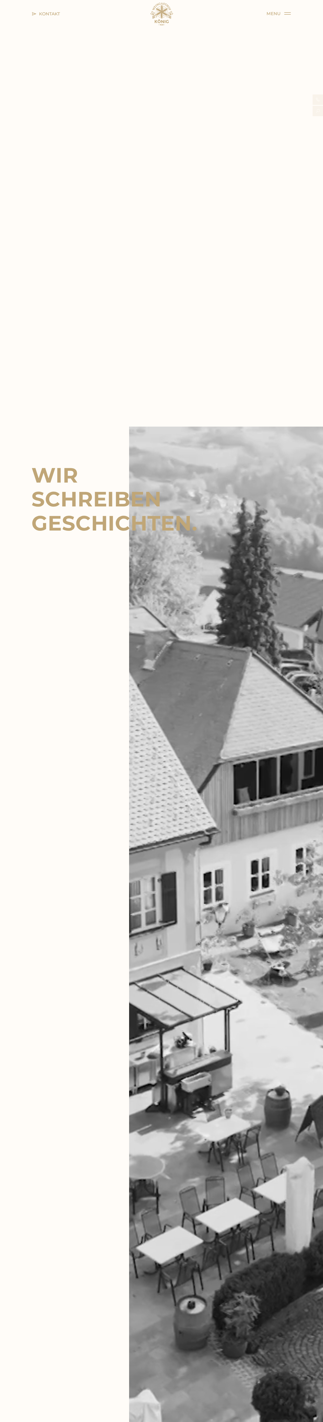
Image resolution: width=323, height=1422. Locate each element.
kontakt (48, 14)
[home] (162, 13)
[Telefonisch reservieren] (318, 99)
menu (275, 13)
